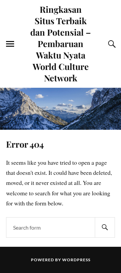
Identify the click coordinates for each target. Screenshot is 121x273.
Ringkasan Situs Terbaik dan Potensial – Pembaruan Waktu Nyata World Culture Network (60, 43)
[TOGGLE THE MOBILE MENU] (10, 44)
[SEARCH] (105, 227)
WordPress (76, 259)
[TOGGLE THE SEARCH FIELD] (111, 44)
